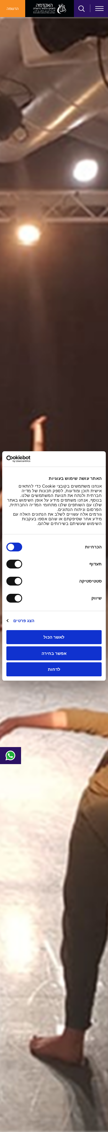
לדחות (54, 669)
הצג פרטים (23, 620)
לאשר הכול (54, 637)
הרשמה (13, 9)
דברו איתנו (10, 755)
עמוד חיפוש (81, 9)
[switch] (15, 564)
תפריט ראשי (99, 8)
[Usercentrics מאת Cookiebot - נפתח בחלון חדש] (30, 459)
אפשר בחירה (54, 653)
